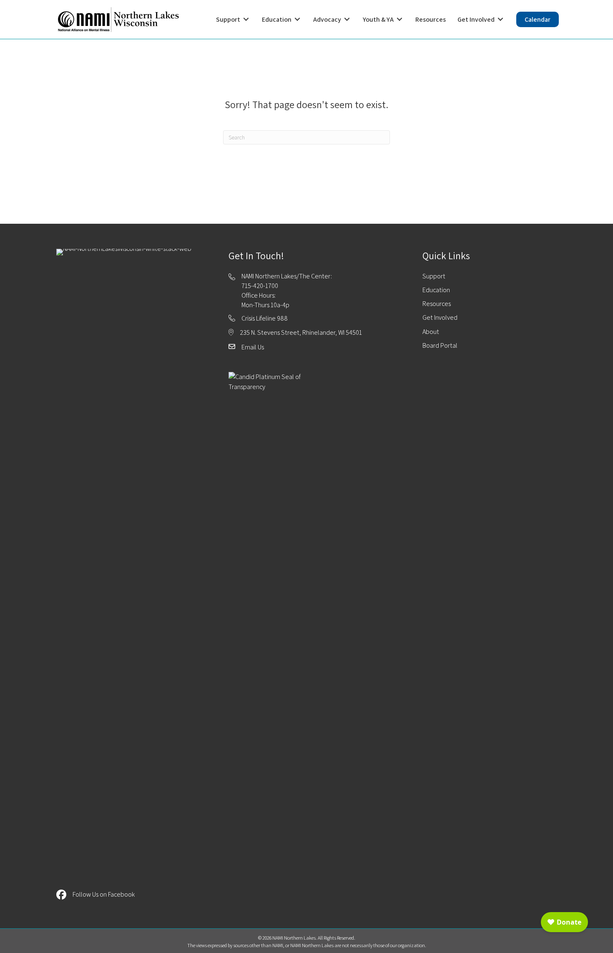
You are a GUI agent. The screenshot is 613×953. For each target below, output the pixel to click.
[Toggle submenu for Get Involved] (500, 19)
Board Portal (439, 345)
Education (436, 290)
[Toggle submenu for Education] (297, 19)
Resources (436, 303)
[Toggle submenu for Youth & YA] (399, 19)
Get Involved (439, 317)
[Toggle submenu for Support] (246, 19)
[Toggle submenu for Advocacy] (347, 19)
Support (433, 276)
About (430, 331)
